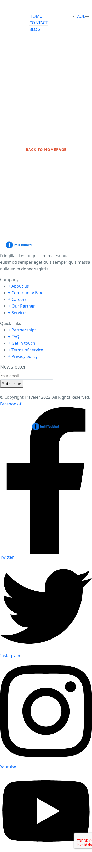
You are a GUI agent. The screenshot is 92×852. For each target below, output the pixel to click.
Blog (34, 29)
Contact (38, 22)
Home (35, 16)
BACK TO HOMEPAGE (46, 149)
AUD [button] (82, 16)
